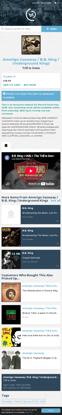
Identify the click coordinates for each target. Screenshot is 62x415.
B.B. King (48, 59)
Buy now (30, 84)
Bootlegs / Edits (11, 401)
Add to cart (12, 84)
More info (29, 412)
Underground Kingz (31, 63)
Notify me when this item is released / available (29, 95)
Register (46, 3)
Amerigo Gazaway (20, 59)
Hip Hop (27, 401)
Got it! (51, 410)
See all (55, 200)
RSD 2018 (39, 401)
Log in (35, 3)
